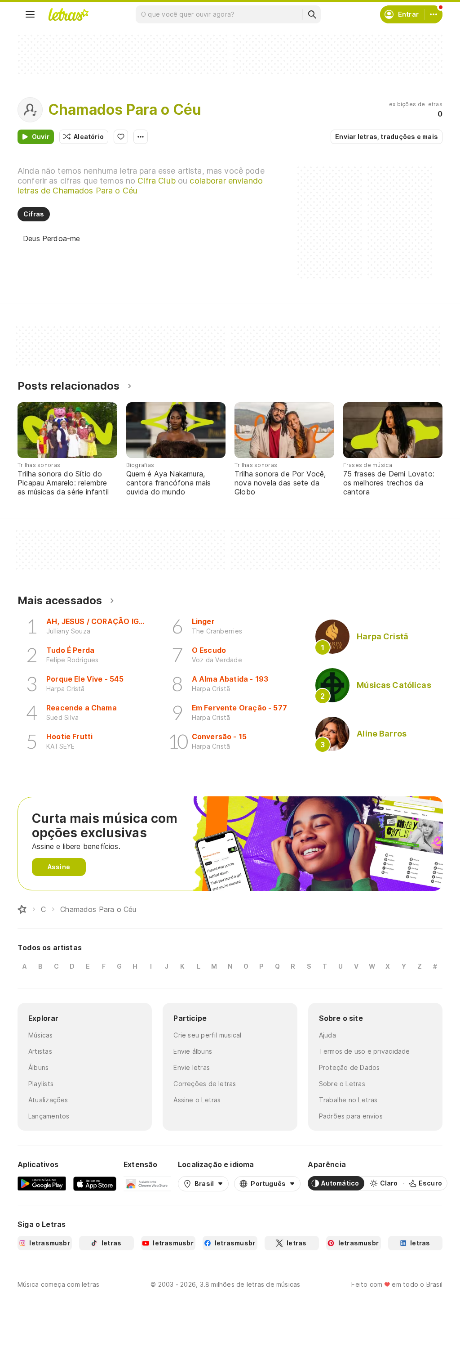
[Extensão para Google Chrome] (147, 1183)
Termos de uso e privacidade (364, 1051)
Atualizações (48, 1100)
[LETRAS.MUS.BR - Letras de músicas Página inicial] (68, 14)
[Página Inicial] (22, 909)
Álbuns (38, 1067)
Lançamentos (48, 1116)
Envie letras (191, 1067)
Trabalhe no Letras (348, 1100)
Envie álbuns (192, 1051)
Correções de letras (204, 1083)
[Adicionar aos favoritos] (121, 137)
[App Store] (94, 1183)
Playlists (40, 1083)
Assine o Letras (197, 1100)
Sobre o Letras (342, 1083)
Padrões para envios (351, 1116)
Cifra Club (156, 180)
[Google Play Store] (42, 1183)
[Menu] (30, 14)
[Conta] (433, 14)
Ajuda (327, 1035)
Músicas (40, 1035)
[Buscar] (312, 14)
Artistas (40, 1051)
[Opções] (140, 137)
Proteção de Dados (349, 1067)
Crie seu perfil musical (207, 1035)
